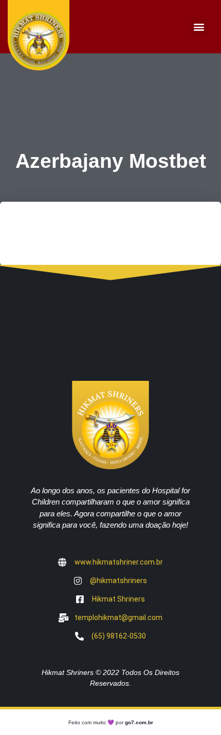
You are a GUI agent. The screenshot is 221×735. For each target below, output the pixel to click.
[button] (199, 26)
